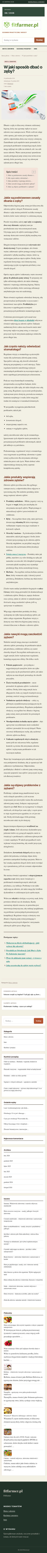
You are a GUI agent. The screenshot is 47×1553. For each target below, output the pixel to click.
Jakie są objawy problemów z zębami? (21, 187)
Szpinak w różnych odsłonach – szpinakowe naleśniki (20, 1082)
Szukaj (39, 40)
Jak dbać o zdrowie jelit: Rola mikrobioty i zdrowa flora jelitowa (21, 1235)
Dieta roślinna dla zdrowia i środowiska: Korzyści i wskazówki (23, 1280)
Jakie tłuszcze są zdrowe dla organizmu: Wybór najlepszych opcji (22, 1273)
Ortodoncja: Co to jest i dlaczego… (15, 1113)
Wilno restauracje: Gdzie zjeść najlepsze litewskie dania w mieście (22, 1349)
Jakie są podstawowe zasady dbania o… (21, 175)
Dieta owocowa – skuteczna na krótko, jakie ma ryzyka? (21, 1294)
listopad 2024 (8, 1187)
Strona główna (5, 56)
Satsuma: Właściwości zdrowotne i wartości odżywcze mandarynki (20, 1204)
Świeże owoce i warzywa (16, 554)
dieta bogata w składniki (24, 320)
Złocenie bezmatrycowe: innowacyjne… (16, 1129)
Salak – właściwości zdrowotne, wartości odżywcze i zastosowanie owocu (20, 1287)
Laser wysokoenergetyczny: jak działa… (16, 1108)
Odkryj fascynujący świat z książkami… (16, 1124)
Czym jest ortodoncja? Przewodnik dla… (16, 1119)
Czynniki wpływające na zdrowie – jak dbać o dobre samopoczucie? (20, 1250)
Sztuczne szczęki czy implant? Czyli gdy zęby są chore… (22, 994)
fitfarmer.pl (10, 83)
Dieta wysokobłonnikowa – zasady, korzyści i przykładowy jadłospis (22, 1227)
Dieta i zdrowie (8, 49)
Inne (35, 49)
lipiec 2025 (7, 1166)
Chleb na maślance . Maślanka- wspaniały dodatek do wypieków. (20, 1063)
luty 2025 (7, 1171)
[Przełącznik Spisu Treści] (32, 172)
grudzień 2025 (8, 1161)
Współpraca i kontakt (36, 2)
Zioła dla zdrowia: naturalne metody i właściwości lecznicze (22, 1300)
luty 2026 (7, 1155)
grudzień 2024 (8, 1182)
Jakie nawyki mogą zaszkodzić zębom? (21, 184)
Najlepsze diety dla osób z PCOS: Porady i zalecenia (20, 1437)
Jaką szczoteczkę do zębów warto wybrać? (23, 965)
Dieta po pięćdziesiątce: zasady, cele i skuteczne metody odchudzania (21, 1265)
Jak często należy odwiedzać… (18, 178)
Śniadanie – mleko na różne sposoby (15, 1076)
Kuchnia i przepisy (24, 49)
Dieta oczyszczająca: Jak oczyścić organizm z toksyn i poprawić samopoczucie (23, 1326)
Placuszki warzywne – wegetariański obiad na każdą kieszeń (22, 1069)
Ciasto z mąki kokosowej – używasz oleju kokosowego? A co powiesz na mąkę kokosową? (23, 1089)
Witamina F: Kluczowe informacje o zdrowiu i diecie (20, 1416)
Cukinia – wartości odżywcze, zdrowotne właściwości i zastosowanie (21, 1459)
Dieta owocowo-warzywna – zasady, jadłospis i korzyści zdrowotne (21, 1212)
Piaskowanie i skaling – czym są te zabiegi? (18, 1006)
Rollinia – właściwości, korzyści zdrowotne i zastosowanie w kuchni (22, 1373)
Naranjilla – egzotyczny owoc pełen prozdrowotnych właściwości (20, 1393)
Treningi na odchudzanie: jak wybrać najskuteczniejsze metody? (21, 1243)
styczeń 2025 (8, 1177)
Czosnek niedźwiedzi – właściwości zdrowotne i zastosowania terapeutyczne (23, 1220)
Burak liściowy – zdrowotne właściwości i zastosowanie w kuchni (22, 1258)
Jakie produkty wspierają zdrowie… (20, 181)
